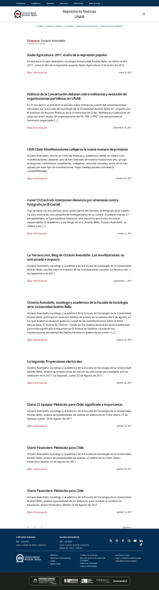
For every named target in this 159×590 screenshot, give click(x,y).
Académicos (36, 3)
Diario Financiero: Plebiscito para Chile (55, 447)
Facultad (40, 26)
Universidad (68, 26)
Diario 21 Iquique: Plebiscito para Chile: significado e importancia (74, 404)
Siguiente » (127, 527)
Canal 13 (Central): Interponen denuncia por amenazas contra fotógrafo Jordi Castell (72, 202)
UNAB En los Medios (54, 26)
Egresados (50, 3)
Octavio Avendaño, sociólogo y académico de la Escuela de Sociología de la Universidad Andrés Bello (77, 304)
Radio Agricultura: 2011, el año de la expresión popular (67, 55)
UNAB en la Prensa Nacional (87, 26)
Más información (37, 72)
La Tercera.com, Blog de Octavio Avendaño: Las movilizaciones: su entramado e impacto (75, 257)
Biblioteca (64, 3)
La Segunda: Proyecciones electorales (54, 361)
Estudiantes (20, 3)
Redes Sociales (95, 3)
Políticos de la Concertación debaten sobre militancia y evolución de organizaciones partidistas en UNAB (77, 96)
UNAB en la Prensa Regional (111, 26)
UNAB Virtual (78, 3)
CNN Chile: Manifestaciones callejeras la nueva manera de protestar (77, 149)
